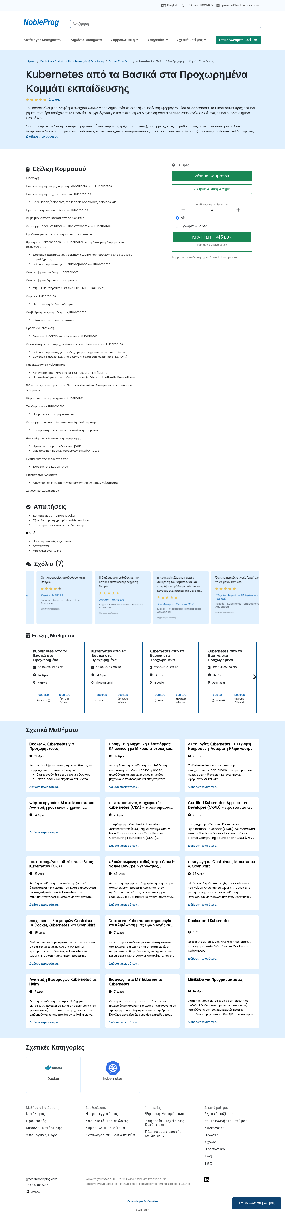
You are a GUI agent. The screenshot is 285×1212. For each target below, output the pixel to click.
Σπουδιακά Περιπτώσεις (107, 1120)
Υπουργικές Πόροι (42, 1135)
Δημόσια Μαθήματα (86, 39)
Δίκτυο (185, 217)
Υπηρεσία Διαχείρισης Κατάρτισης (164, 1122)
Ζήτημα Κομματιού (212, 176)
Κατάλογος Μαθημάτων (42, 39)
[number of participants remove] (184, 210)
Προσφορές (36, 1120)
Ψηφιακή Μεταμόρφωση (166, 1113)
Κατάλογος (35, 1113)
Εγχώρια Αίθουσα (194, 226)
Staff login (142, 1209)
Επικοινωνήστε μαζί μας (257, 1203)
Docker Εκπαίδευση (120, 61)
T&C (208, 1163)
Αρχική (31, 61)
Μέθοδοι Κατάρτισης (44, 1128)
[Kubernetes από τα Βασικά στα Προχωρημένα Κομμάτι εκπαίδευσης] (45, 22)
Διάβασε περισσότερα (42, 136)
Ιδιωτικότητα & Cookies (142, 1201)
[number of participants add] (239, 210)
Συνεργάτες (214, 1128)
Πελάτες (211, 1135)
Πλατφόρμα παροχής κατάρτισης (163, 1133)
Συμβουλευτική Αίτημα (211, 189)
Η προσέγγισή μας (102, 1113)
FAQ (208, 1156)
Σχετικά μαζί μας (190, 39)
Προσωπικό (214, 1149)
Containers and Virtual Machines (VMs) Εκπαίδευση (72, 61)
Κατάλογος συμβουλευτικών (110, 1135)
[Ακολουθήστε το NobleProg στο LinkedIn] (206, 1179)
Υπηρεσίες (156, 39)
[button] (253, 677)
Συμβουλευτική (123, 39)
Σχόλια (210, 1142)
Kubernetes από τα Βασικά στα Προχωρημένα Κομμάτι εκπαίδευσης (175, 61)
